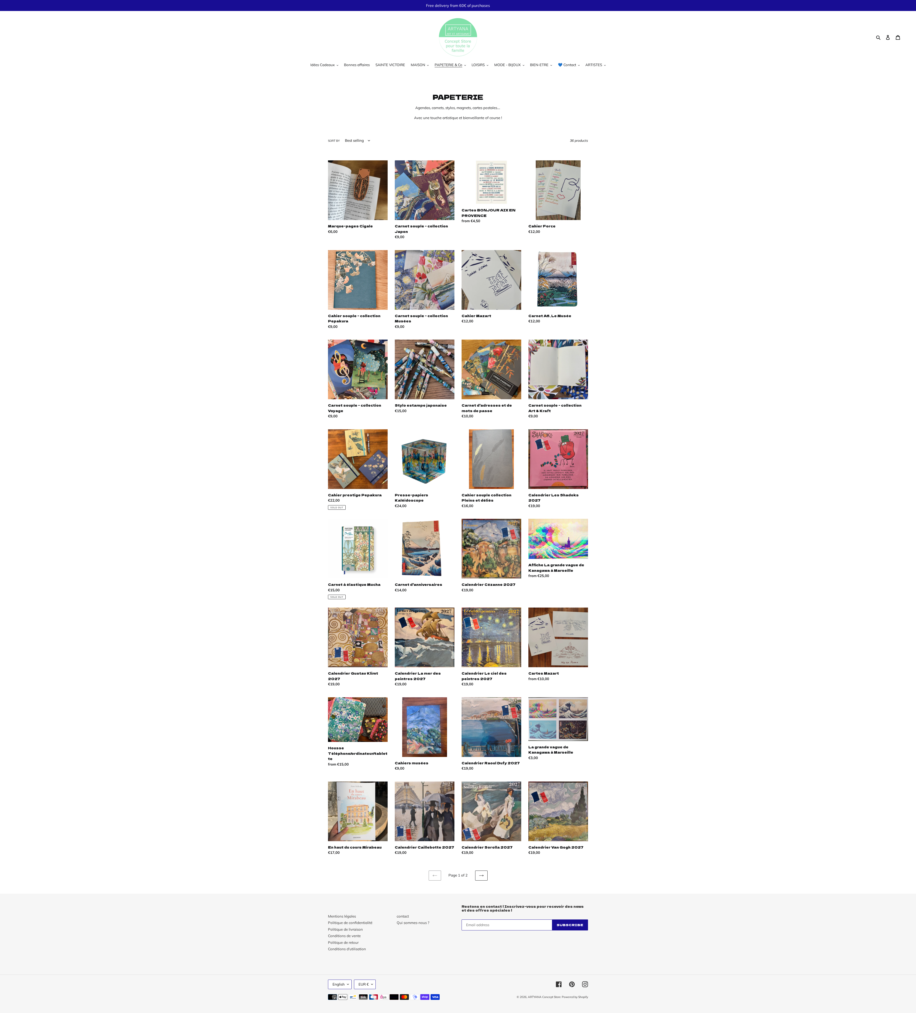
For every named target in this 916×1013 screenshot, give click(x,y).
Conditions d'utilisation (347, 949)
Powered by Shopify (575, 997)
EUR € (364, 984)
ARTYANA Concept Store (544, 997)
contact (403, 916)
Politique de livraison (345, 929)
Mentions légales (342, 916)
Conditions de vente (344, 936)
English (339, 984)
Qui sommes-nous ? (413, 922)
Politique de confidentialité (350, 922)
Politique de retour (343, 942)
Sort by (334, 140)
